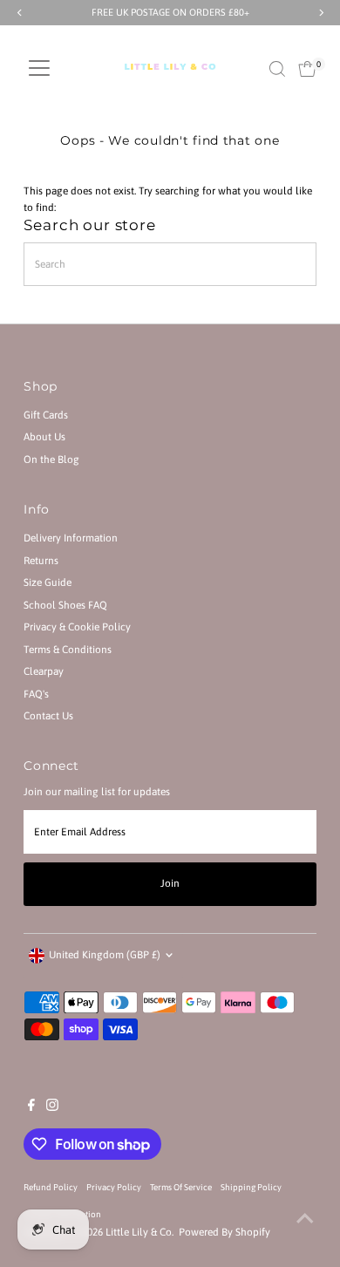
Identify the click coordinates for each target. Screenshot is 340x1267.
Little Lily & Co (138, 1232)
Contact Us (48, 716)
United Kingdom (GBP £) (104, 955)
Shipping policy (251, 1187)
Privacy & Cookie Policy (77, 627)
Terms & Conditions (68, 650)
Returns (41, 561)
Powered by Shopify (224, 1232)
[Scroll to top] (305, 1219)
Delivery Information (71, 538)
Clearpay (44, 671)
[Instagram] (52, 1107)
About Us (44, 437)
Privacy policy (113, 1187)
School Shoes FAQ (65, 605)
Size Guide (47, 582)
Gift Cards (46, 415)
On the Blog (51, 459)
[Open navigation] (39, 69)
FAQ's (36, 694)
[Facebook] (31, 1107)
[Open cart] (307, 69)
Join (170, 883)
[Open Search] (277, 69)
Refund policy (51, 1187)
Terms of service (181, 1187)
